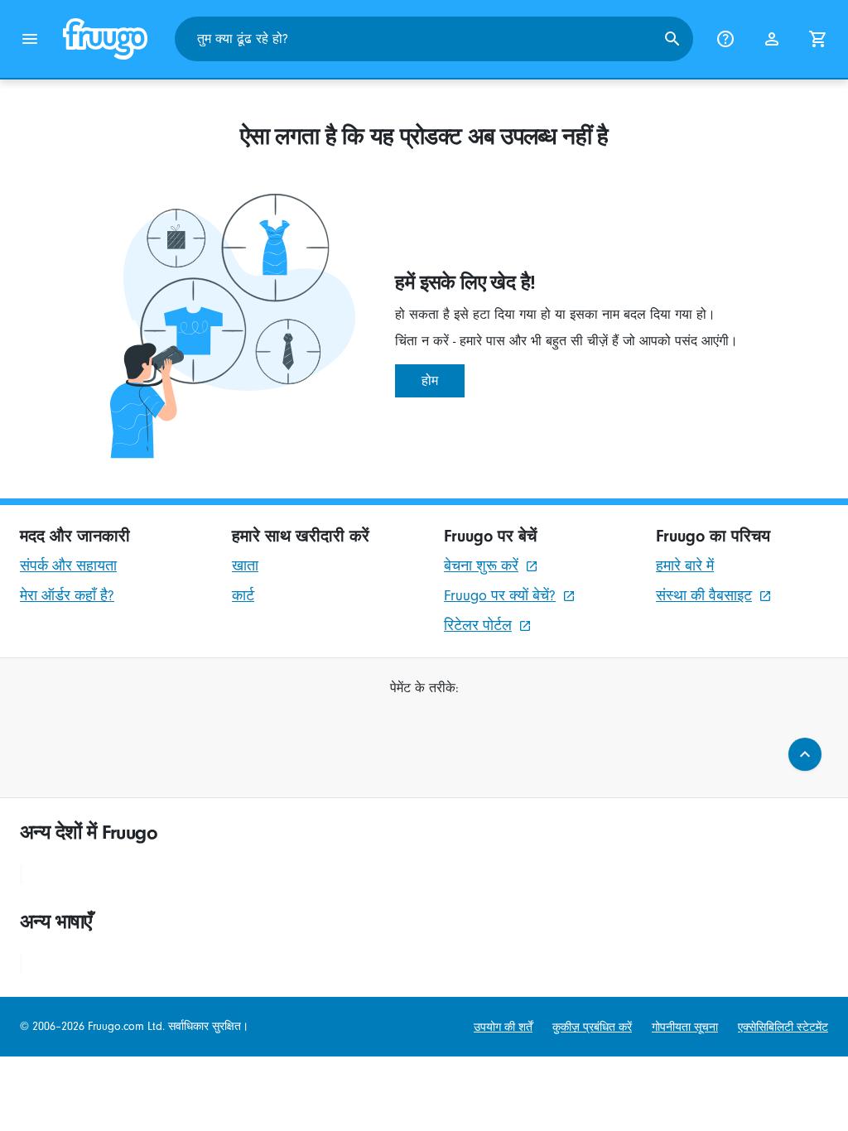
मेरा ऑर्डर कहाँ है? (67, 595)
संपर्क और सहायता (68, 566)
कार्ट (243, 595)
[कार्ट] (818, 38)
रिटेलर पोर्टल (478, 625)
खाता (245, 566)
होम (430, 380)
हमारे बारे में (685, 566)
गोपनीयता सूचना (685, 1027)
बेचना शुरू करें (481, 566)
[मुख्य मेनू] (29, 38)
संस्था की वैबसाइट (704, 595)
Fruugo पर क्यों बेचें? (500, 595)
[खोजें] (672, 38)
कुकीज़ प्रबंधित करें (592, 1027)
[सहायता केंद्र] (725, 38)
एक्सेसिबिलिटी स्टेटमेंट (783, 1027)
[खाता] (771, 38)
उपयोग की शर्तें (503, 1027)
